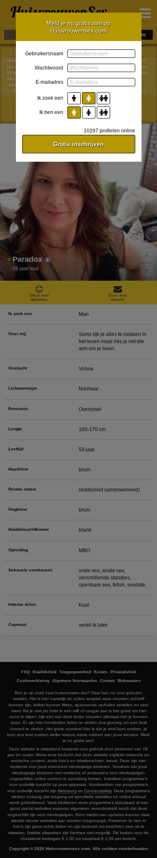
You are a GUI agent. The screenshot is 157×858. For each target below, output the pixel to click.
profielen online (109, 131)
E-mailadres (49, 82)
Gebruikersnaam (44, 54)
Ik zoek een (50, 98)
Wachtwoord (49, 68)
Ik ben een (51, 112)
